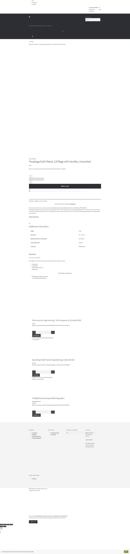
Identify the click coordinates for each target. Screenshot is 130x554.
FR (32, 0)
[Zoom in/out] (11, 524)
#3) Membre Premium (68, 208)
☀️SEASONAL (35, 36)
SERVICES (51, 31)
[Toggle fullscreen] (8, 524)
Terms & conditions (36, 438)
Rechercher (88, 17)
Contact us (34, 432)
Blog (41, 36)
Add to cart (65, 186)
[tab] (66, 264)
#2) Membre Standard (58, 208)
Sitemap (34, 478)
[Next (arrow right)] (4, 526)
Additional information (37, 267)
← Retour (31, 41)
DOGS (33, 31)
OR (29, 189)
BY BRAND (57, 31)
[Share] (4, 524)
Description (35, 264)
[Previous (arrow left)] (1, 526)
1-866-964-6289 (33, 27)
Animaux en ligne (55, 432)
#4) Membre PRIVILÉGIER (80, 208)
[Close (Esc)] (1, 524)
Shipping (34, 434)
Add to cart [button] (36, 335)
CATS (38, 31)
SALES (46, 36)
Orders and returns (36, 436)
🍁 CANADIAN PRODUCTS (68, 31)
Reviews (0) (34, 269)
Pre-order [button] (36, 375)
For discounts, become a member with (65, 204)
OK (126, 551)
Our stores (53, 434)
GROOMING (44, 31)
